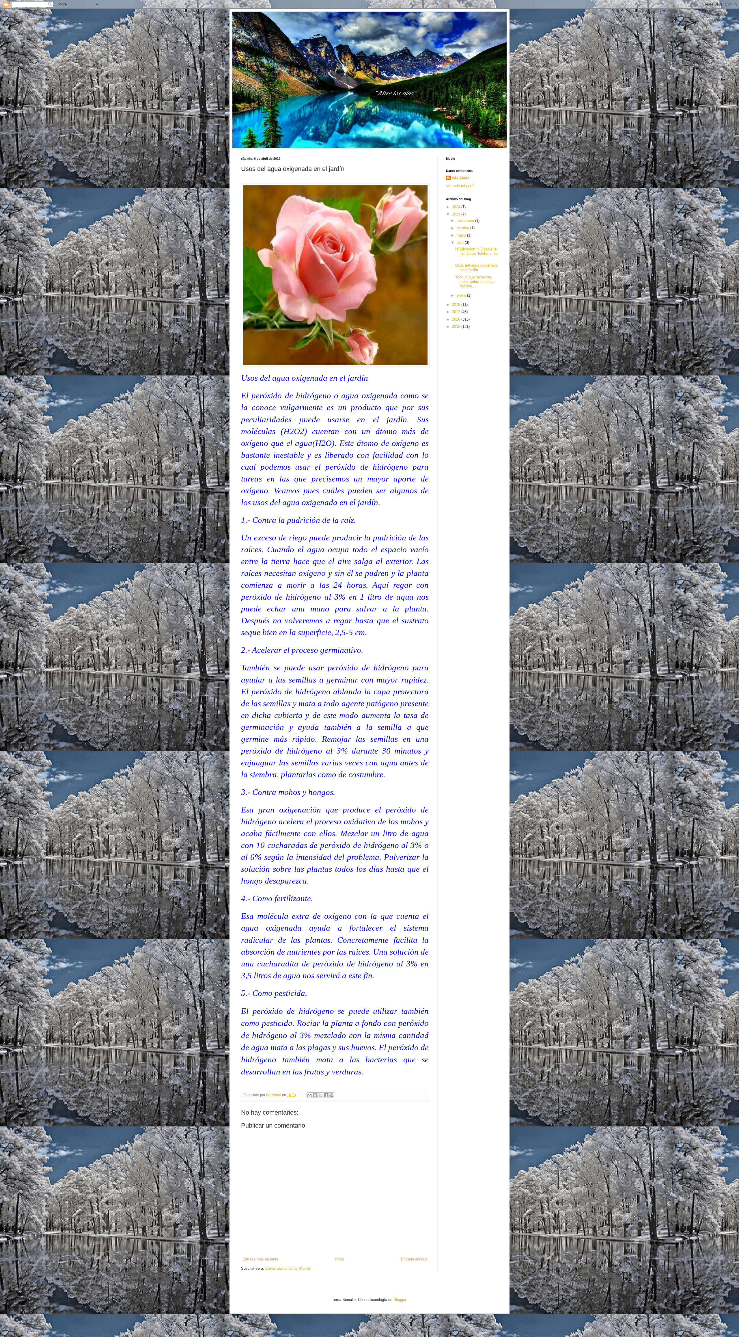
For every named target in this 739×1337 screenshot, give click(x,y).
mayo (462, 235)
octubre (463, 228)
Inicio (339, 1259)
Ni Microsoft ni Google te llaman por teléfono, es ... (476, 253)
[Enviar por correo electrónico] (309, 1095)
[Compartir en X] (320, 1095)
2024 (456, 207)
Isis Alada (460, 178)
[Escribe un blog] (315, 1095)
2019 (456, 214)
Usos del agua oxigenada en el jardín (476, 267)
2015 (456, 326)
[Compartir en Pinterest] (331, 1095)
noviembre (466, 220)
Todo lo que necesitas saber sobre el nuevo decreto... (474, 281)
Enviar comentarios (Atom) (287, 1268)
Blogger (399, 1299)
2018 (456, 304)
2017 (456, 312)
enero (462, 295)
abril (461, 242)
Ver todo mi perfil (460, 186)
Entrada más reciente (260, 1259)
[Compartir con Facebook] (326, 1095)
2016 (456, 319)
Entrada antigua (414, 1259)
